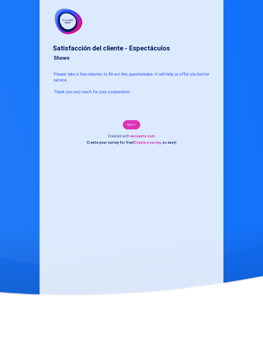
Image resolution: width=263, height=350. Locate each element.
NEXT (131, 125)
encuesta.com (142, 136)
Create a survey (147, 142)
